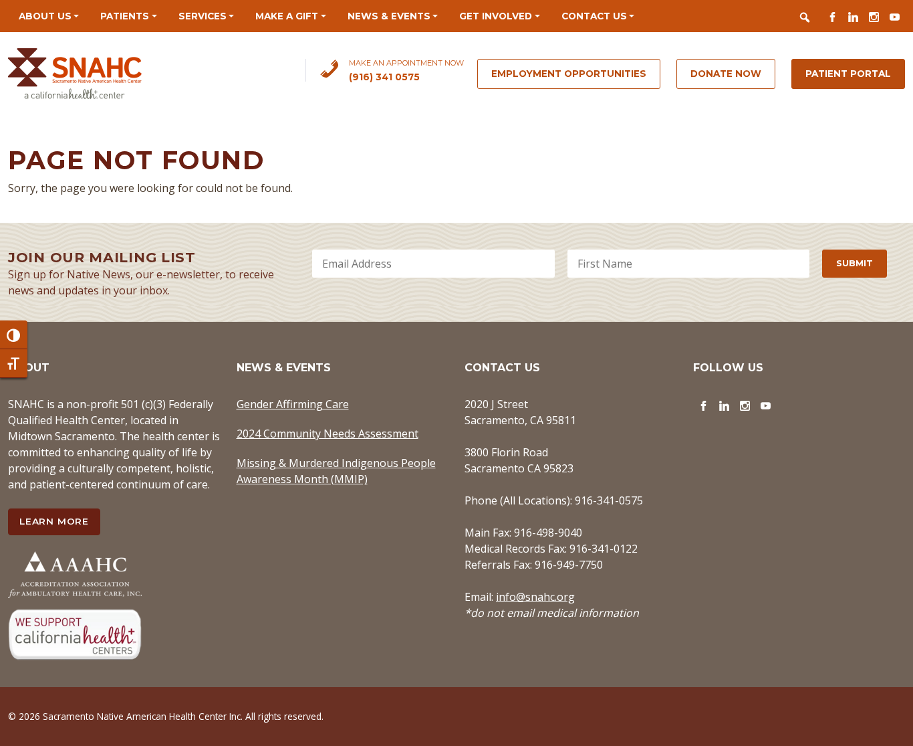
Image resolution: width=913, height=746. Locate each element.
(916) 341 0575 (384, 77)
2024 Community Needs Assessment (327, 433)
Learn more (54, 521)
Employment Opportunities (568, 73)
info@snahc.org (535, 596)
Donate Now (725, 73)
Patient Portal (848, 73)
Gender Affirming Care (293, 404)
